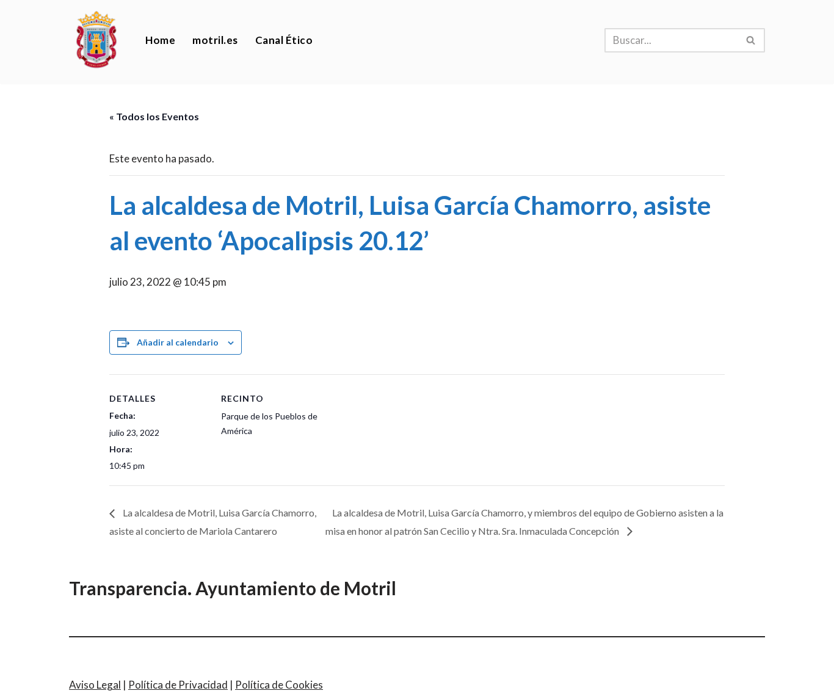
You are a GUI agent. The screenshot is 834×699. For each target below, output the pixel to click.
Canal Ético (284, 40)
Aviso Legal (95, 684)
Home (160, 40)
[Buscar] (751, 40)
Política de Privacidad (178, 684)
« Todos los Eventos (154, 116)
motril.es (215, 40)
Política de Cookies (279, 684)
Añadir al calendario (178, 342)
